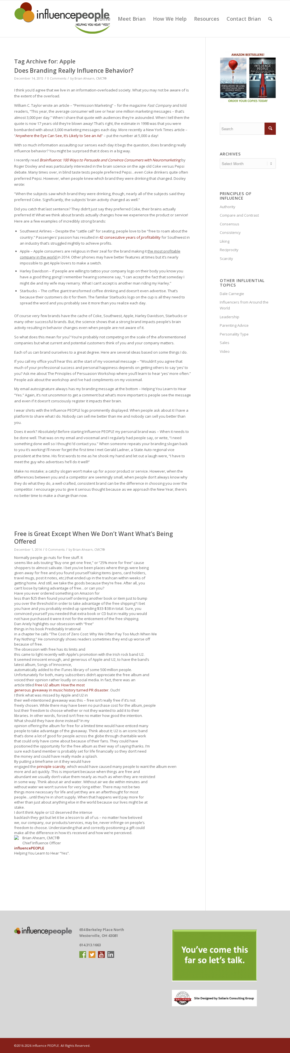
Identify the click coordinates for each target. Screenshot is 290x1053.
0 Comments (56, 78)
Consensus (229, 224)
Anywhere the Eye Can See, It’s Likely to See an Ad (58, 135)
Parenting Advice (234, 325)
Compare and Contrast (239, 215)
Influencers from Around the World (244, 305)
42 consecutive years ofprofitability (130, 237)
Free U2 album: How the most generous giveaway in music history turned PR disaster (61, 687)
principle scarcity (51, 766)
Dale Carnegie (232, 293)
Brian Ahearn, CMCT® (90, 78)
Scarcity (226, 258)
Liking (224, 241)
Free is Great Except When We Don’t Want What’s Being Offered (93, 537)
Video (225, 351)
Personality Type (234, 334)
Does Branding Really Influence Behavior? (73, 70)
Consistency (230, 232)
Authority (227, 206)
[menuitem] (103, 18)
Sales (224, 342)
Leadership (229, 316)
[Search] (270, 18)
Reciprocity (229, 249)
